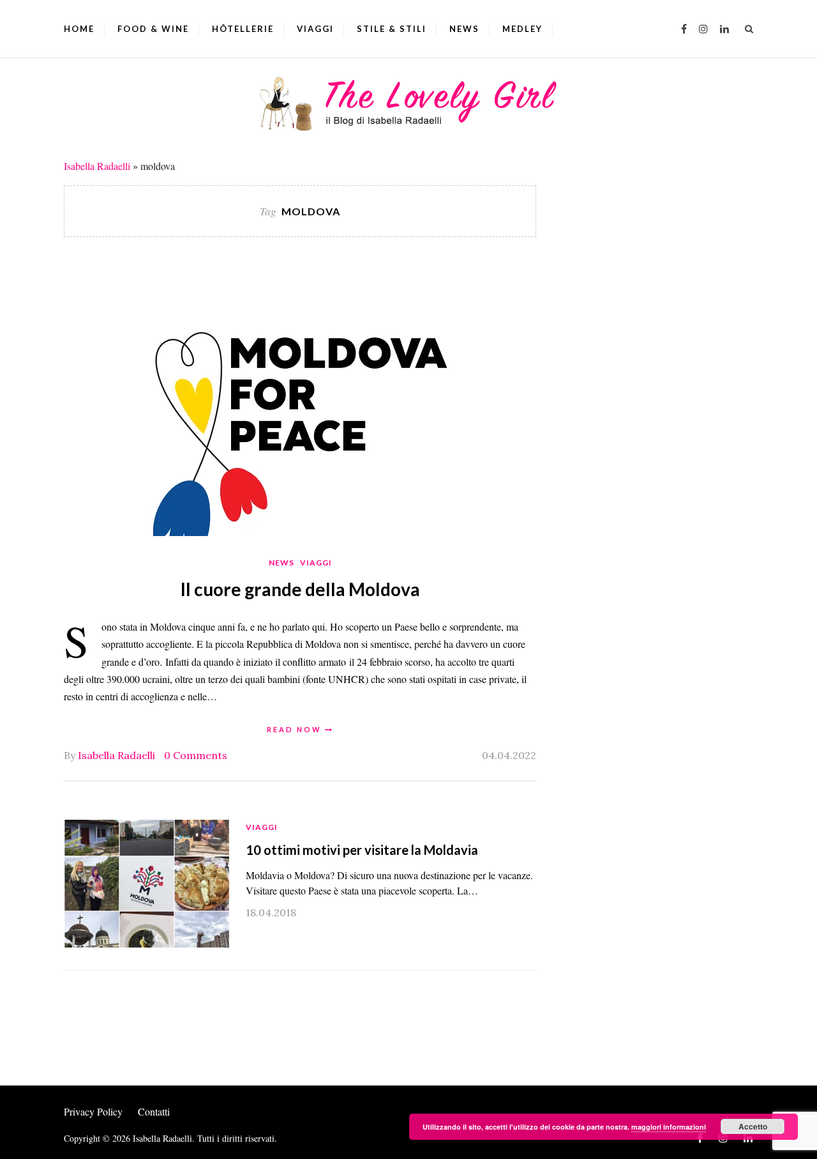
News (464, 29)
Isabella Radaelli (97, 166)
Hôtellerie (243, 29)
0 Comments (195, 755)
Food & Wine (153, 29)
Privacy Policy (93, 1111)
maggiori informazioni (668, 1127)
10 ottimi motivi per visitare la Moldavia (362, 849)
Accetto (752, 1126)
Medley (522, 29)
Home (79, 29)
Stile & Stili (391, 29)
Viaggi (315, 29)
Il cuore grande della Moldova (300, 589)
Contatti (154, 1111)
